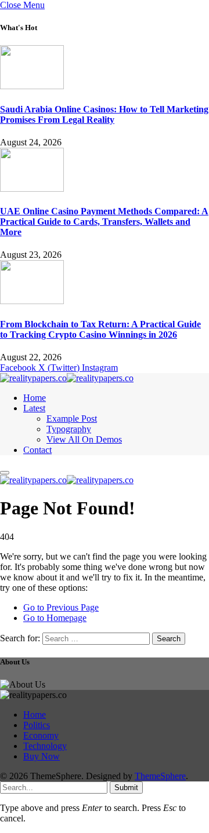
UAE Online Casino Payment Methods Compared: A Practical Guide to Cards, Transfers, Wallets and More (104, 221)
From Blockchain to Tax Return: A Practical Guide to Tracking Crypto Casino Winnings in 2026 (100, 329)
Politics (36, 725)
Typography (68, 429)
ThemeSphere (160, 776)
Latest (34, 408)
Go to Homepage (55, 618)
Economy (41, 735)
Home (34, 398)
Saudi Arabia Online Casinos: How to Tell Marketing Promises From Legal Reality (104, 114)
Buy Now (41, 756)
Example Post (71, 418)
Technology (45, 746)
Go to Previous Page (61, 607)
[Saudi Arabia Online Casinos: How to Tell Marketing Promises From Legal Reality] (32, 86)
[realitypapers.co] (67, 378)
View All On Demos (84, 439)
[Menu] (4, 472)
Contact (37, 450)
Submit (126, 787)
